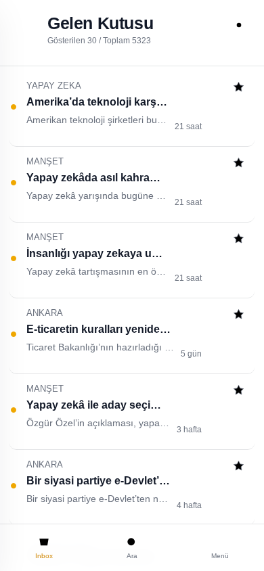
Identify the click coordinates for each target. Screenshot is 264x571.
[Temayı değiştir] (239, 25)
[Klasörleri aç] (25, 25)
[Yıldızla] (238, 88)
